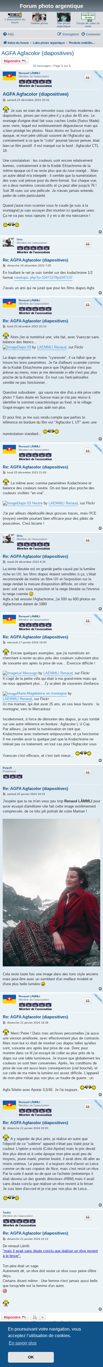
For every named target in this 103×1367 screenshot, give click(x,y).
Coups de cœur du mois (88, 25)
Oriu (20, 239)
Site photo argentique (64, 25)
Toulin (7, 1212)
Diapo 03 (24, 347)
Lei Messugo (27, 673)
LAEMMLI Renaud (51, 347)
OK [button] (31, 1357)
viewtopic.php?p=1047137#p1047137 (43, 277)
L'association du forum (15, 21)
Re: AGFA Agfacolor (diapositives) (35, 260)
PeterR (7, 767)
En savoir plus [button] (23, 1343)
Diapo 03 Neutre (30, 503)
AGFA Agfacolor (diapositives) (37, 53)
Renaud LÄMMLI (29, 73)
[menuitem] (8, 34)
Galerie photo (39, 23)
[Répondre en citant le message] (87, 77)
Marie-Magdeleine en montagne (42, 693)
